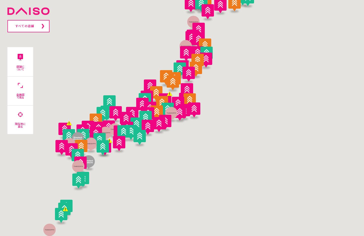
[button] (91, 144)
